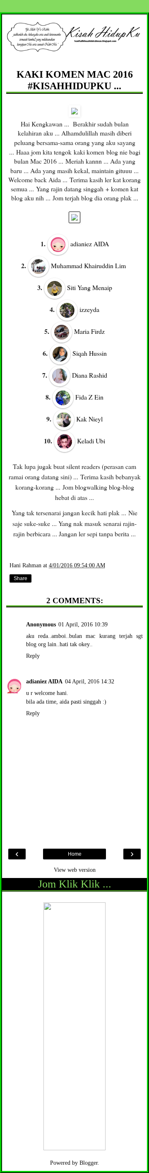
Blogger (88, 1162)
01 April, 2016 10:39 (83, 624)
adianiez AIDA (89, 244)
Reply (33, 655)
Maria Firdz (89, 331)
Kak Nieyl (89, 419)
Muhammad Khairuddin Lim (88, 266)
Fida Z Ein (89, 397)
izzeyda (89, 309)
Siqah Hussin (89, 353)
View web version (75, 869)
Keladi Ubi (91, 441)
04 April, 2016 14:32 (89, 681)
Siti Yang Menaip (89, 287)
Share (20, 578)
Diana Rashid (89, 375)
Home (75, 854)
